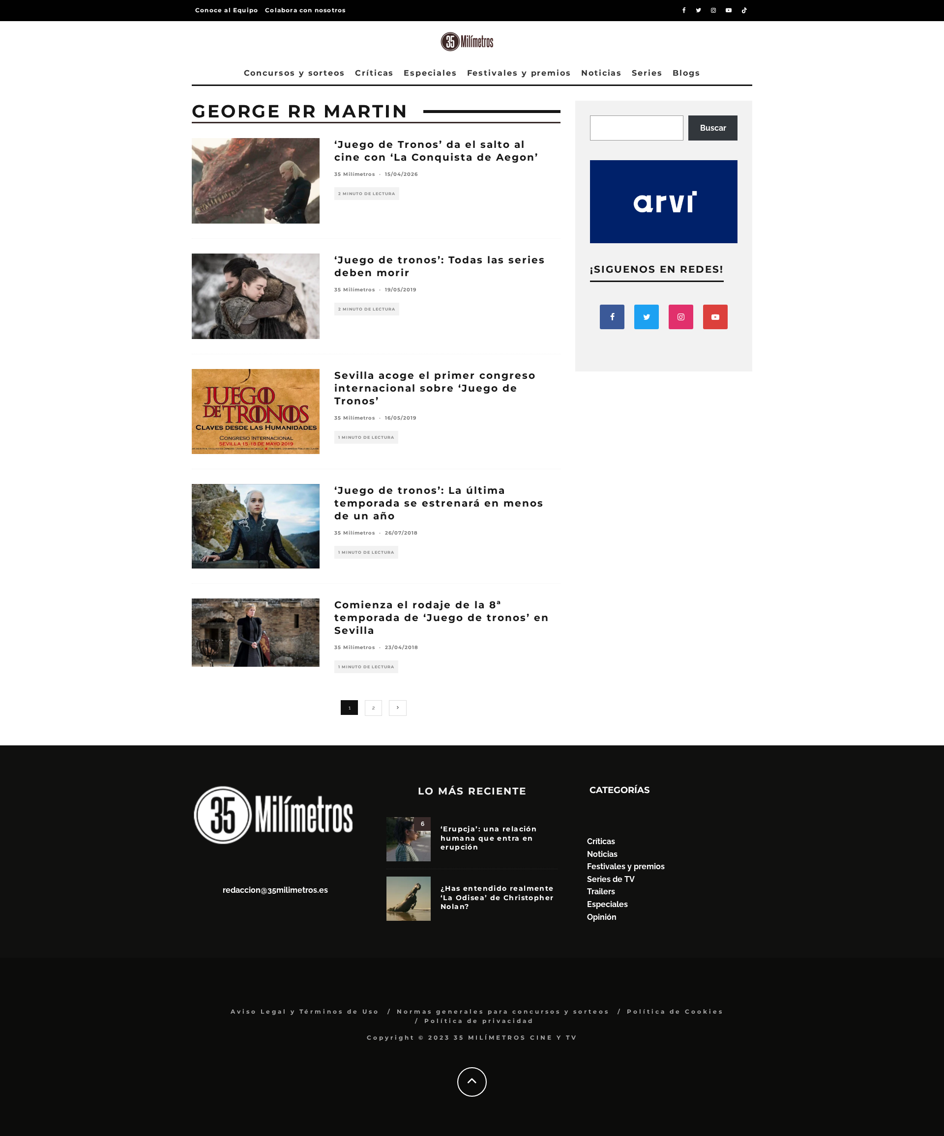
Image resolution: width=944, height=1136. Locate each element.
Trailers (601, 891)
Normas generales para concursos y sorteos (503, 1011)
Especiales (430, 73)
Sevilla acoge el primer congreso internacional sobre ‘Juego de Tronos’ (435, 388)
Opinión (602, 917)
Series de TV (611, 879)
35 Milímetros (354, 174)
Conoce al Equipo (226, 10)
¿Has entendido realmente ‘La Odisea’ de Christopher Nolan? (497, 897)
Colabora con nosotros (305, 10)
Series (647, 73)
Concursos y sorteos (294, 73)
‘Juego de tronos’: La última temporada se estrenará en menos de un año (439, 503)
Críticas (374, 73)
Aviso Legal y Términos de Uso (305, 1011)
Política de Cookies (675, 1011)
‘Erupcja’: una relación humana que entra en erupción (489, 837)
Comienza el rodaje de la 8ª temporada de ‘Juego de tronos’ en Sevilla (441, 617)
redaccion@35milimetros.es (275, 890)
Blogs (687, 73)
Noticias (601, 73)
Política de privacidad (479, 1020)
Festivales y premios (519, 73)
